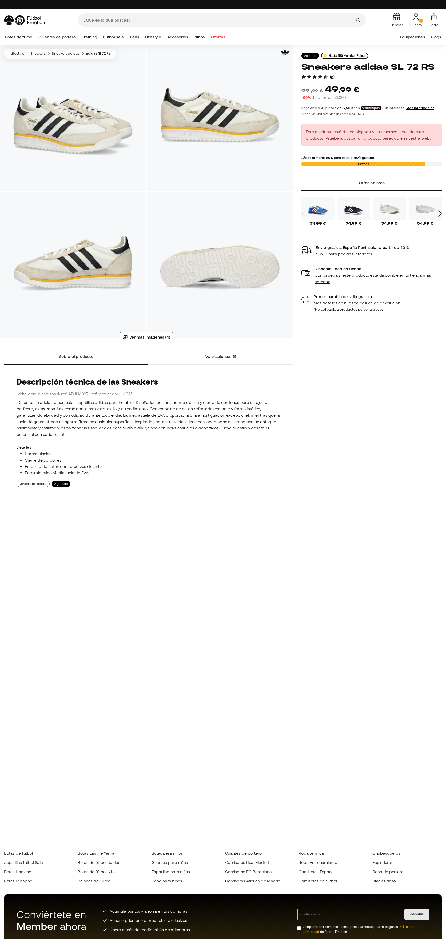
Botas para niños (167, 853)
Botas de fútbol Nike (97, 871)
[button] (371, 275)
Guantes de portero (57, 37)
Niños (199, 37)
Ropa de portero (387, 871)
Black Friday (384, 881)
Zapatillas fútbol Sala (23, 862)
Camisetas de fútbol (318, 881)
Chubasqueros (386, 853)
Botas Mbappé (18, 881)
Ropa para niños (167, 881)
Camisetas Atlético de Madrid (253, 881)
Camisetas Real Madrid (247, 862)
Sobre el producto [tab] (76, 356)
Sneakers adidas (65, 53)
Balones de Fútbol (94, 881)
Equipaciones (412, 37)
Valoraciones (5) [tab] (220, 356)
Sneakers (38, 53)
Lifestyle (153, 37)
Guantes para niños (170, 862)
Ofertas (218, 37)
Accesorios (177, 37)
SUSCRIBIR (417, 914)
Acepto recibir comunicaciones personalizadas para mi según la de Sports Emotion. (358, 929)
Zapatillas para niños (171, 871)
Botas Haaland (17, 871)
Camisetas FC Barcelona (248, 871)
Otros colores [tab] (372, 182)
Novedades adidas (33, 484)
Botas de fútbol (19, 37)
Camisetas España (316, 871)
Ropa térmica (311, 853)
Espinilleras (382, 862)
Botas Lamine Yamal (96, 853)
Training (89, 37)
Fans (134, 37)
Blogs (436, 37)
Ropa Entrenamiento (318, 862)
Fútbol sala (113, 37)
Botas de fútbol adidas (99, 862)
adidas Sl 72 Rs (98, 53)
